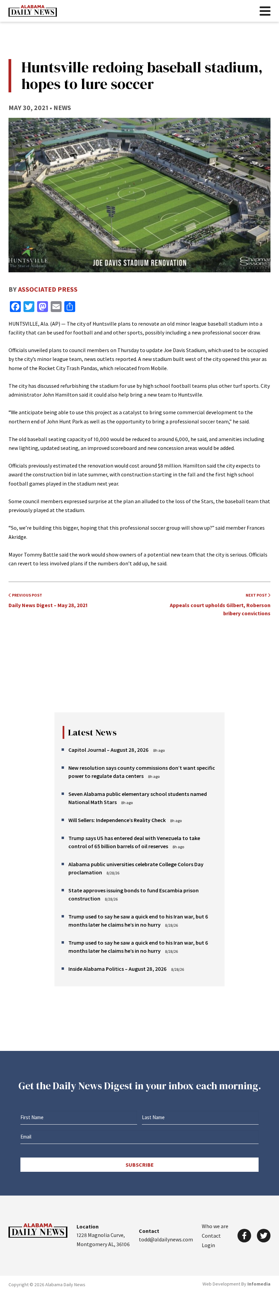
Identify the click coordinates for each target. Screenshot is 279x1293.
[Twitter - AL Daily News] (263, 1235)
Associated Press (48, 289)
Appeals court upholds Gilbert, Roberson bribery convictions (220, 605)
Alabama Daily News (33, 11)
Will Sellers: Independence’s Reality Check (117, 820)
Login (208, 1245)
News (62, 107)
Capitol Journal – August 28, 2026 (108, 749)
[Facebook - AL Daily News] (244, 1235)
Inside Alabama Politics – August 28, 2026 (117, 968)
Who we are (215, 1226)
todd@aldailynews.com (166, 1239)
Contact (211, 1235)
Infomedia (258, 1284)
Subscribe (140, 1164)
